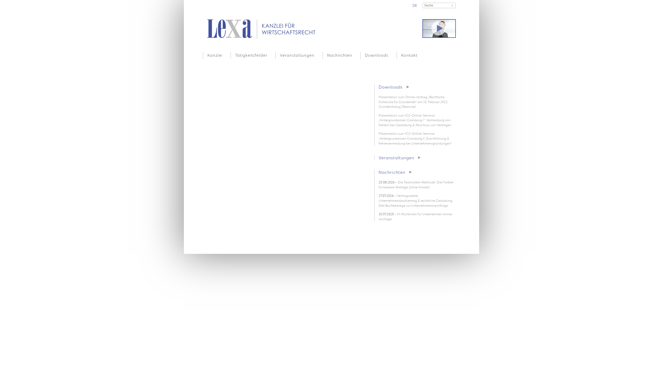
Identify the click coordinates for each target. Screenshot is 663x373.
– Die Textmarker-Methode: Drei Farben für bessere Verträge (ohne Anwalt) (416, 184)
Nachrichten (339, 55)
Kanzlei (214, 55)
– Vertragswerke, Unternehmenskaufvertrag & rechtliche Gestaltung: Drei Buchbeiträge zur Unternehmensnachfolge (416, 200)
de (415, 5)
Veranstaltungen (297, 55)
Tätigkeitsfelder (251, 55)
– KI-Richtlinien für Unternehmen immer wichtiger (415, 216)
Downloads (376, 55)
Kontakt (409, 55)
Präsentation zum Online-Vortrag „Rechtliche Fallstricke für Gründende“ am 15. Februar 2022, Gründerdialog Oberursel (413, 102)
